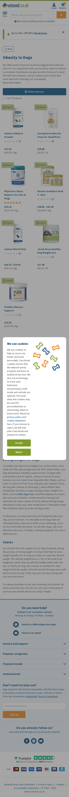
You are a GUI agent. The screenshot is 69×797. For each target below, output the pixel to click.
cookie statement (16, 420)
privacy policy (14, 417)
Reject (19, 452)
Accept (19, 443)
